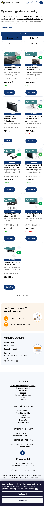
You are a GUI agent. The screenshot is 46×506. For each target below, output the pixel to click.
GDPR (23, 397)
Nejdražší (12, 43)
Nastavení (22, 494)
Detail (7, 140)
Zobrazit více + (7, 28)
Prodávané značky (23, 422)
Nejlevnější (34, 38)
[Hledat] (32, 3)
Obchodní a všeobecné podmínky (23, 386)
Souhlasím (22, 501)
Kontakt (23, 393)
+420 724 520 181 (18, 318)
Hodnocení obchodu (23, 395)
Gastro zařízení (23, 411)
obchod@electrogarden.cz (22, 324)
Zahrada (23, 415)
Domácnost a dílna (23, 418)
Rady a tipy (23, 390)
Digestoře (23, 420)
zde (36, 489)
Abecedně (33, 43)
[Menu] (41, 3)
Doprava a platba (23, 388)
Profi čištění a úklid (23, 413)
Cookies (23, 400)
